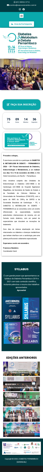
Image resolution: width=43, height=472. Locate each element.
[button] (21, 16)
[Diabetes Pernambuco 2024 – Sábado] (21, 384)
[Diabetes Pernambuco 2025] (21, 369)
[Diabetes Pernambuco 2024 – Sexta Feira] (21, 399)
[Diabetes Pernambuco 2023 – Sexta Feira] (21, 430)
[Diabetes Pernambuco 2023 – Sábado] (21, 414)
